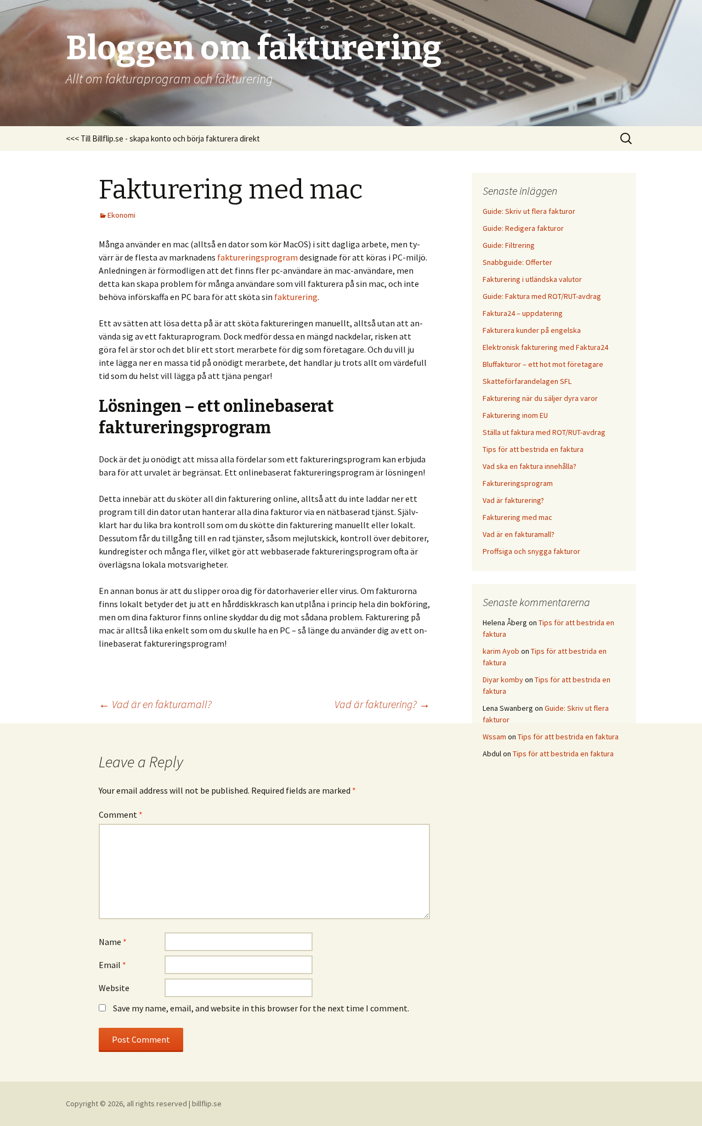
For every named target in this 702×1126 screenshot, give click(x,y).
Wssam (494, 737)
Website (114, 987)
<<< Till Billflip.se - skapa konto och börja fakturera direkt (163, 138)
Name (113, 941)
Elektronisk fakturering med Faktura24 (545, 347)
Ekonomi (121, 215)
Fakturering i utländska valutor (532, 279)
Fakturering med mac (517, 517)
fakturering (296, 296)
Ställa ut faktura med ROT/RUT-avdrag (544, 432)
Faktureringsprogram (518, 483)
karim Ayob (501, 651)
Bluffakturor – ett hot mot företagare (543, 364)
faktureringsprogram (257, 257)
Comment (121, 814)
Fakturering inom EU (515, 415)
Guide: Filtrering (509, 245)
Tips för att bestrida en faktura (533, 449)
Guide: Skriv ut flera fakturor (529, 211)
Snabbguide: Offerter (517, 262)
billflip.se (207, 1103)
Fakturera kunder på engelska (532, 330)
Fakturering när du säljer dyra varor (540, 398)
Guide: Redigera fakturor (523, 228)
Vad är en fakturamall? (155, 704)
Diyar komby (503, 679)
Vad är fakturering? (382, 704)
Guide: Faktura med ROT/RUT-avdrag (542, 296)
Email (112, 964)
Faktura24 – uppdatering (523, 313)
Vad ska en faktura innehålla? (529, 466)
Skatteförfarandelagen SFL (527, 381)
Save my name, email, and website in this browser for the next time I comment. (261, 1008)
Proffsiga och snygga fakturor (531, 551)
